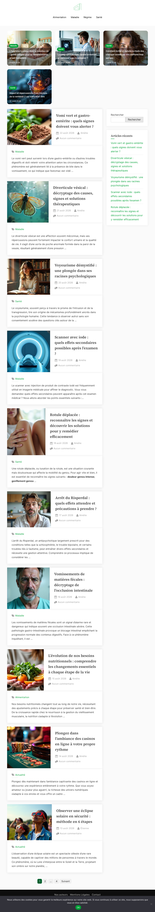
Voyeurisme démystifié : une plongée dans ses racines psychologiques (76, 271)
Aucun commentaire (70, 138)
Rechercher (117, 114)
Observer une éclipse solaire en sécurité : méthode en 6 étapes (74, 816)
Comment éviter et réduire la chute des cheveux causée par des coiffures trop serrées (125, 54)
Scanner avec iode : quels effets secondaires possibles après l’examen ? (126, 196)
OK (78, 907)
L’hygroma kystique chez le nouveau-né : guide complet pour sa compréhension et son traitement (29, 54)
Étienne (85, 828)
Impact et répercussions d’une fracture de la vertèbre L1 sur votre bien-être (28, 95)
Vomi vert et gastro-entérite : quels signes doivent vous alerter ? (75, 121)
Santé (99, 17)
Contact (96, 894)
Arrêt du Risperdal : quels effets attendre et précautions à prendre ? (76, 503)
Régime (88, 17)
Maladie (75, 17)
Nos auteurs (61, 894)
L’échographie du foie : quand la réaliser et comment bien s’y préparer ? (77, 56)
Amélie (84, 132)
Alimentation (59, 17)
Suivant (65, 881)
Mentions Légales (80, 894)
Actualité (20, 774)
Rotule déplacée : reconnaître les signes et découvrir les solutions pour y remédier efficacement (71, 425)
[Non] (151, 903)
